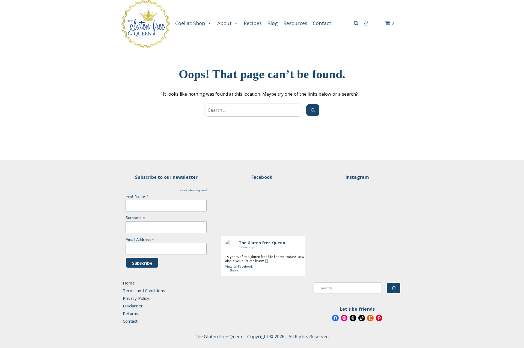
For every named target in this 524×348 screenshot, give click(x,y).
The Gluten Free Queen (262, 242)
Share (234, 270)
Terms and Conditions (144, 290)
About (224, 23)
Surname (135, 217)
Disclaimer (133, 305)
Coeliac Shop (190, 23)
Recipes (253, 23)
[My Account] (365, 23)
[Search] (393, 288)
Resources (295, 23)
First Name (137, 196)
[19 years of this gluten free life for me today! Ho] (328, 221)
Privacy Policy (136, 298)
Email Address (140, 239)
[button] (356, 23)
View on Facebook (239, 266)
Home (129, 283)
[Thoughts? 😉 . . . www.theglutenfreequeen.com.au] (358, 221)
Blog (272, 23)
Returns (130, 313)
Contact (322, 23)
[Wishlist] (377, 23)
